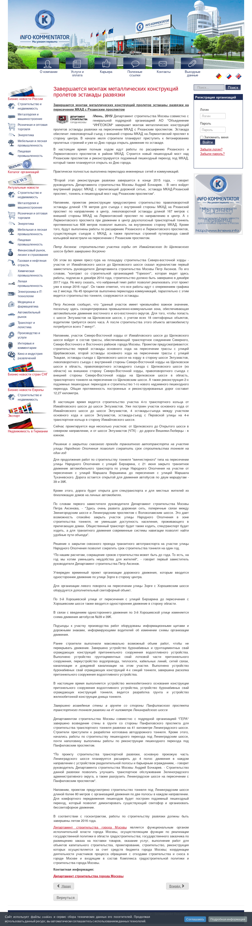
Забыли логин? (211, 149)
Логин (204, 109)
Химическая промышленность (30, 273)
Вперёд (175, 886)
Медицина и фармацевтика (28, 304)
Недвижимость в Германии (28, 431)
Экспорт (14, 415)
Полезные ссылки (134, 73)
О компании (48, 71)
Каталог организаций (23, 172)
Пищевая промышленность (30, 153)
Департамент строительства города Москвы (90, 827)
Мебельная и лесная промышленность (32, 143)
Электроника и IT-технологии (30, 293)
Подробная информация (227, 919)
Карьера (106, 71)
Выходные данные (192, 73)
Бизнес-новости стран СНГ (28, 374)
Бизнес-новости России (25, 99)
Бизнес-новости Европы (26, 390)
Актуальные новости (23, 187)
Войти (208, 142)
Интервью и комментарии (27, 345)
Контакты (164, 71)
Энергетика (26, 135)
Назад (66, 886)
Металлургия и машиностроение (30, 116)
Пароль (205, 123)
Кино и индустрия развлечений (30, 355)
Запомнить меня (216, 137)
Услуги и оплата (77, 73)
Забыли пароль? (212, 153)
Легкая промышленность (30, 283)
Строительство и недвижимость (30, 106)
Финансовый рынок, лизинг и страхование (33, 252)
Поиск (233, 87)
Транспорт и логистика (26, 324)
